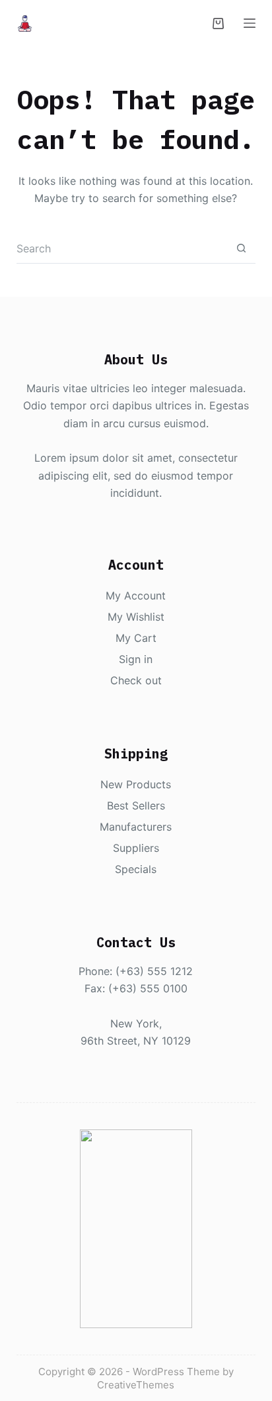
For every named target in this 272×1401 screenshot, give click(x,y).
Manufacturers (136, 826)
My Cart (136, 638)
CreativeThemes (135, 1384)
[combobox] (122, 248)
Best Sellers (136, 805)
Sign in (136, 659)
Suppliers (136, 848)
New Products (135, 784)
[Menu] (249, 23)
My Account (136, 595)
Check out (136, 680)
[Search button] (240, 248)
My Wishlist (136, 616)
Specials (135, 869)
